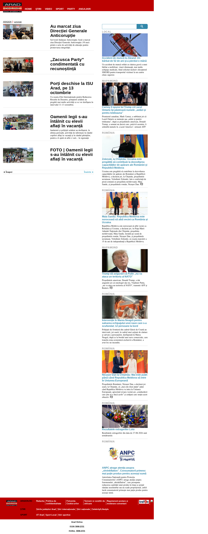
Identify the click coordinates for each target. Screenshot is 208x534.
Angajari (85, 9)
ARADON (7, 22)
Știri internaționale (66, 509)
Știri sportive (64, 515)
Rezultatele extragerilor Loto (118, 429)
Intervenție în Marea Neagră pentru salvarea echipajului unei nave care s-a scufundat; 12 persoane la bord (124, 323)
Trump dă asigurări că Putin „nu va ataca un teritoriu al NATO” (122, 275)
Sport (60, 9)
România (108, 133)
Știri (22, 509)
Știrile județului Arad (46, 509)
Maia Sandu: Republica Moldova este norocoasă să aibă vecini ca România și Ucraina (125, 219)
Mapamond (110, 81)
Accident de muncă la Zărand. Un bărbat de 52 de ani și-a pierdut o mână (124, 59)
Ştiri (38, 9)
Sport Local (51, 515)
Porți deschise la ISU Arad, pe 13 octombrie (71, 88)
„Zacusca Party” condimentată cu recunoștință (67, 64)
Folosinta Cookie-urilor (73, 502)
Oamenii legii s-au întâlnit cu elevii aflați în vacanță (68, 121)
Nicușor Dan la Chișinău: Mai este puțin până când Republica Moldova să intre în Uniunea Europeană (124, 377)
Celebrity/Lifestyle (100, 509)
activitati (18, 22)
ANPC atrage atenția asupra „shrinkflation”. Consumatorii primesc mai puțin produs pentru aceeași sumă (124, 470)
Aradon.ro (26, 501)
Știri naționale (83, 509)
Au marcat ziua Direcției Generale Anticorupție (68, 31)
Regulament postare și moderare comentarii (117, 502)
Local (106, 31)
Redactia (40, 501)
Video (48, 9)
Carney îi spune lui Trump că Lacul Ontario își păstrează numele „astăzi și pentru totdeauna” (124, 110)
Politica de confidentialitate (53, 502)
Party (71, 9)
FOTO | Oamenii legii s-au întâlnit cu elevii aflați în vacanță (71, 154)
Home (28, 9)
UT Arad (40, 515)
